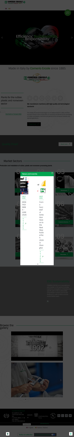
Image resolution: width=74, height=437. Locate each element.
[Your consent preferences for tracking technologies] (71, 434)
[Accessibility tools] (7, 434)
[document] (37, 218)
